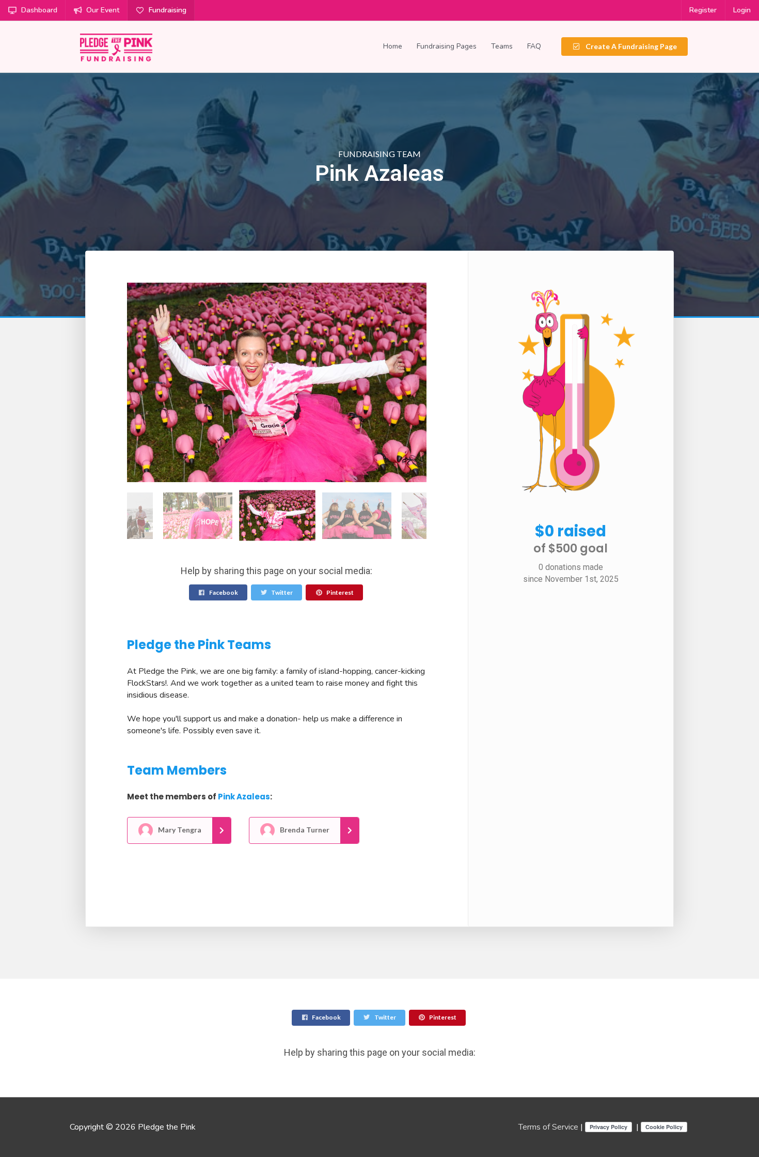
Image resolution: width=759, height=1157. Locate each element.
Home (392, 46)
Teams (502, 46)
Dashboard (39, 10)
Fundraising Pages (447, 46)
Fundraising (167, 10)
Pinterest (339, 592)
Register (703, 10)
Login (742, 10)
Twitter (281, 592)
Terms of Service (548, 1127)
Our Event (102, 10)
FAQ (534, 46)
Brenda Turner (303, 829)
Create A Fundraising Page (630, 46)
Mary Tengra (178, 829)
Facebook (223, 592)
